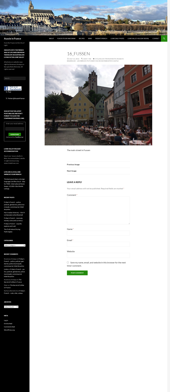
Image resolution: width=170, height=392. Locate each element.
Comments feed (9, 327)
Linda (6, 269)
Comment (72, 195)
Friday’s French (101, 38)
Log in (6, 320)
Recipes (82, 38)
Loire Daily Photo (117, 38)
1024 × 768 (87, 59)
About (51, 38)
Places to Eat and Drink (66, 38)
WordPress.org (9, 330)
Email (70, 240)
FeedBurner (19, 137)
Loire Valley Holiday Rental (138, 38)
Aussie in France (12, 38)
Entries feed (8, 324)
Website (71, 251)
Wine (90, 38)
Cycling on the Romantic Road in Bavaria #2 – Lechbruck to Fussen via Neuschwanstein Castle (95, 60)
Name (70, 229)
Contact (155, 38)
